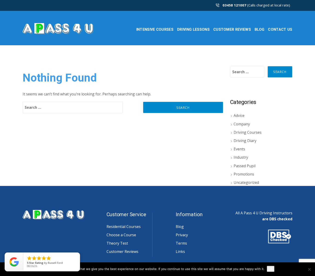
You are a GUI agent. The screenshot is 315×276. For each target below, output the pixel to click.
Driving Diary (245, 140)
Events (239, 149)
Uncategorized (246, 182)
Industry (241, 157)
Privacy (182, 234)
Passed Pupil (245, 165)
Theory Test (117, 243)
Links (180, 251)
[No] (309, 269)
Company (242, 124)
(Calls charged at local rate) (256, 5)
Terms (181, 243)
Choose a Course (121, 234)
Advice (239, 115)
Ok (271, 269)
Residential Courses (124, 226)
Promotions (244, 174)
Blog (180, 226)
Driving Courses (248, 132)
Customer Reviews (122, 251)
